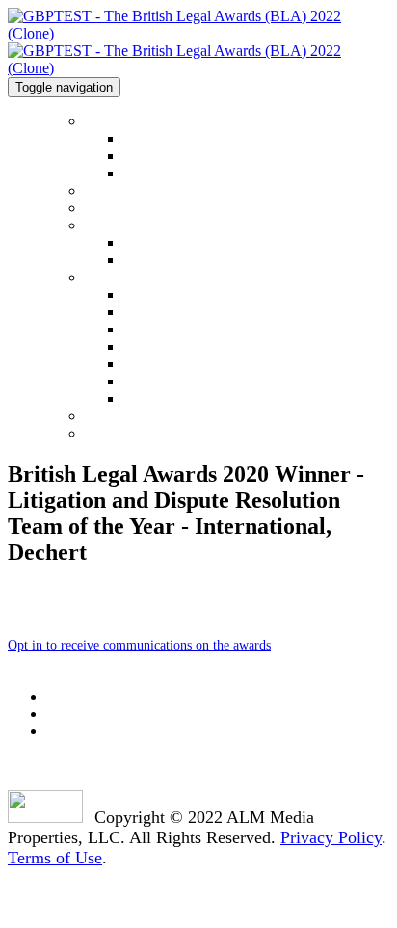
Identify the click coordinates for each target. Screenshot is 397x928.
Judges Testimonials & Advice (205, 399)
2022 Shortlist (127, 190)
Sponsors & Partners (147, 416)
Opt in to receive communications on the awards (139, 645)
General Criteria (167, 260)
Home (103, 121)
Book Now (119, 433)
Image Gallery (162, 347)
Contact (144, 174)
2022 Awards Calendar (184, 156)
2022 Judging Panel (176, 382)
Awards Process (165, 365)
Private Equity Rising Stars (197, 330)
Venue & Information (149, 277)
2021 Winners (127, 207)
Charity (143, 312)
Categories (117, 225)
